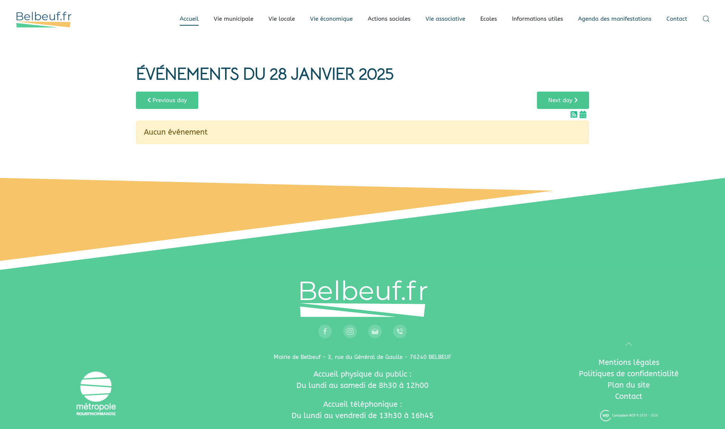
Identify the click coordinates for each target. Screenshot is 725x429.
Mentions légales (629, 362)
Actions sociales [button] (389, 18)
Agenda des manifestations (614, 18)
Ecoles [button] (488, 18)
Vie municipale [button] (233, 18)
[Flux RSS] (575, 114)
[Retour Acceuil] (43, 19)
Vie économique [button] (331, 18)
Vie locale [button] (281, 18)
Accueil (189, 18)
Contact (676, 18)
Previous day (169, 100)
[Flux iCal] (583, 114)
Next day (561, 100)
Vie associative (445, 18)
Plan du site (629, 385)
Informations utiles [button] (537, 18)
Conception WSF (623, 415)
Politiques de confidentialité (629, 373)
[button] (706, 19)
